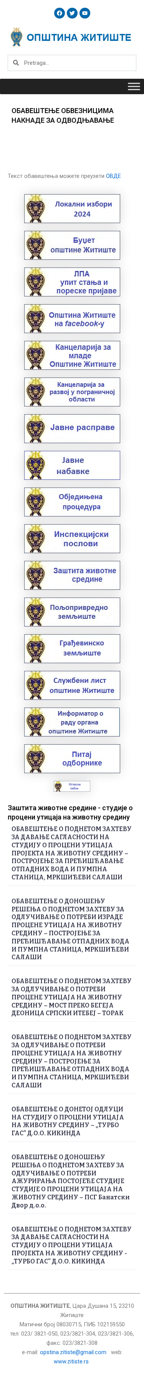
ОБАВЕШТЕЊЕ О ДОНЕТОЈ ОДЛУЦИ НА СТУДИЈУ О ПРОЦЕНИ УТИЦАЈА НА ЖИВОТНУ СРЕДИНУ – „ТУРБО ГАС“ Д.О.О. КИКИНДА (68, 1121)
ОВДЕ (113, 176)
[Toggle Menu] (134, 86)
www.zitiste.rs (72, 1361)
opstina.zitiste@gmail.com (73, 1352)
